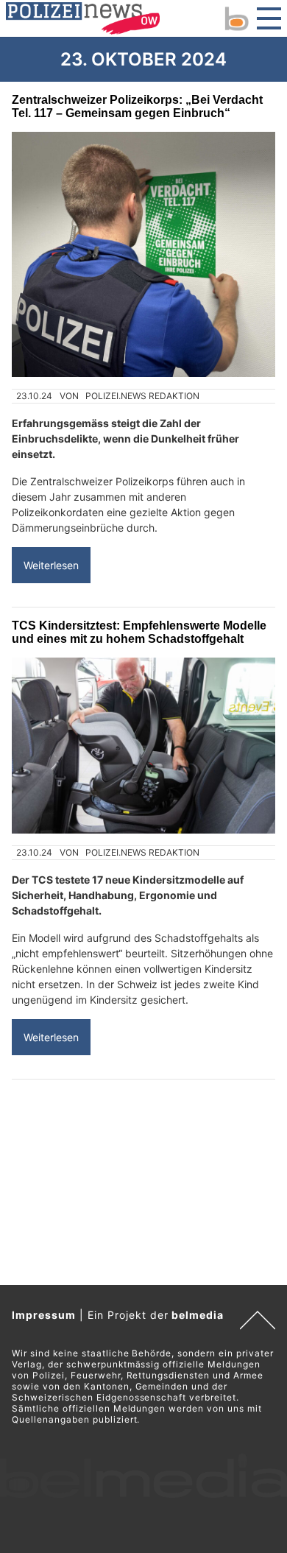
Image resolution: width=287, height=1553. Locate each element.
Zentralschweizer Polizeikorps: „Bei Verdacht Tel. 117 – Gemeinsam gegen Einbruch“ (137, 106)
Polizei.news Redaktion (142, 395)
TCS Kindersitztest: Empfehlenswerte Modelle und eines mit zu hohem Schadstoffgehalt (139, 632)
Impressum (44, 1315)
